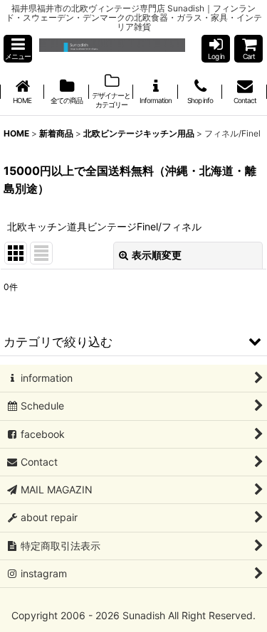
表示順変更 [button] (157, 255)
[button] (18, 49)
